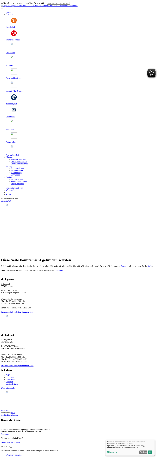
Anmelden (5, 434)
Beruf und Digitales (13, 78)
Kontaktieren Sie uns (19, 181)
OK (150, 452)
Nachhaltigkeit (11, 104)
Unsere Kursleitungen (19, 164)
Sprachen (9, 65)
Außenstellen (11, 142)
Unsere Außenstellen (19, 161)
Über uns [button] (9, 157)
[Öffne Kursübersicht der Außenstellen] (14, 138)
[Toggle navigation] (2, 8)
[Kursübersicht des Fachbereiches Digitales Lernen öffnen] (14, 112)
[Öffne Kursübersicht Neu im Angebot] (14, 151)
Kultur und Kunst (13, 40)
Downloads (15, 175)
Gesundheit (10, 53)
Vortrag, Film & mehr (14, 91)
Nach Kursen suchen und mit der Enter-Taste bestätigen (24, 3)
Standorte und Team (18, 159)
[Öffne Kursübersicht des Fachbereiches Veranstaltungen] (14, 87)
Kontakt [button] (9, 177)
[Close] (11, 447)
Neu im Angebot (12, 155)
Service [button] (9, 166)
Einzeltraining (16, 173)
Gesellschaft (10, 27)
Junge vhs (10, 129)
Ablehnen (143, 452)
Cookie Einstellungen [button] (9, 415)
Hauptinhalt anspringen (68, 6)
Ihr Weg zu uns (17, 179)
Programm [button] (10, 14)
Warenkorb (10, 190)
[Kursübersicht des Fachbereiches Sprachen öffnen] (14, 61)
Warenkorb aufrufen (13, 455)
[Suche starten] (2, 3)
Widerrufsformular (8, 388)
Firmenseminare (17, 170)
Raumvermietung (17, 168)
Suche (8, 194)
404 (9, 201)
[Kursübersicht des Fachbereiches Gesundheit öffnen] (14, 48)
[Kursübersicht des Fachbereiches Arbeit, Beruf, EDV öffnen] (14, 74)
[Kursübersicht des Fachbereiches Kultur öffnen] (14, 36)
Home (8, 12)
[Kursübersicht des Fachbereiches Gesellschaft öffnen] (14, 23)
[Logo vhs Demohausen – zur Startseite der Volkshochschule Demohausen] (30, 6)
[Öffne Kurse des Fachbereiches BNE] (14, 100)
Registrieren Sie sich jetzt (10, 442)
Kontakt (59, 270)
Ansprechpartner (17, 184)
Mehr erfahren (112, 452)
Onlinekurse (10, 116)
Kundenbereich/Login (14, 188)
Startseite (4, 201)
